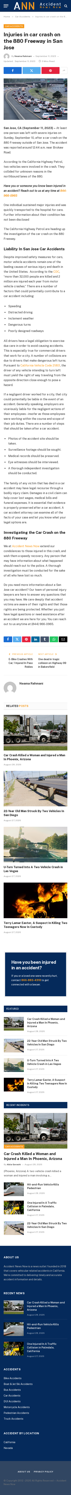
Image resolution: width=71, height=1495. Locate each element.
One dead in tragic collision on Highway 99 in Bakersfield (52, 663)
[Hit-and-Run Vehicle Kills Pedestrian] (14, 1189)
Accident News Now (26, 546)
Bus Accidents (12, 1389)
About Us (24, 1471)
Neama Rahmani (23, 56)
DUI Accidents (12, 1401)
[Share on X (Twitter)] (32, 70)
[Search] (65, 6)
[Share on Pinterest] (51, 70)
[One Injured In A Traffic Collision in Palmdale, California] (14, 1207)
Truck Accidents (13, 1418)
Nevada (8, 1448)
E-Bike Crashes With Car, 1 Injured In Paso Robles (21, 663)
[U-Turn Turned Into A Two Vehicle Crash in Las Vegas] (35, 844)
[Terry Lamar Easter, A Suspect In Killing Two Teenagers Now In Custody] (35, 900)
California (9, 1442)
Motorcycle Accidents (17, 1407)
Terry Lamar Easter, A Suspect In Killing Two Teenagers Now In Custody (47, 1083)
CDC (56, 271)
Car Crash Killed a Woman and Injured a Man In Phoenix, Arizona (46, 1023)
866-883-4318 (31, 980)
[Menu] (6, 6)
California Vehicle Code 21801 (40, 365)
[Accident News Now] (37, 6)
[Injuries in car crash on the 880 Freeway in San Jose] (35, 99)
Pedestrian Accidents (16, 1413)
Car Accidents (14, 26)
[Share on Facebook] (13, 70)
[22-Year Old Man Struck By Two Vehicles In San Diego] (35, 789)
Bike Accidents (12, 1378)
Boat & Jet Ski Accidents (18, 1384)
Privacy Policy (43, 1471)
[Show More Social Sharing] (63, 70)
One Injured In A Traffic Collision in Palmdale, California (42, 1206)
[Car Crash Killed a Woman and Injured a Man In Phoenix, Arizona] (35, 732)
